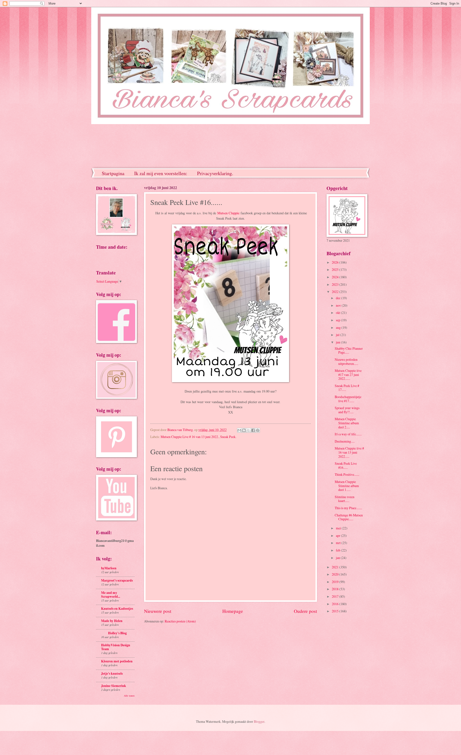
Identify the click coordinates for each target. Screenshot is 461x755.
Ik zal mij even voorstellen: (160, 173)
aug (338, 327)
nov (339, 305)
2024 (335, 277)
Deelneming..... (345, 441)
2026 (335, 262)
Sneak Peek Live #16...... (346, 465)
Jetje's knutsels (112, 673)
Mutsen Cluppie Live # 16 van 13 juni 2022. (190, 436)
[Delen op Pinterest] (257, 430)
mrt (338, 542)
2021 (335, 567)
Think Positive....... (347, 474)
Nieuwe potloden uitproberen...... (346, 361)
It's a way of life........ (348, 434)
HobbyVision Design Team (115, 647)
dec (338, 298)
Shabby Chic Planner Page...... (349, 350)
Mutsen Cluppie (228, 213)
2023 (335, 284)
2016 (335, 604)
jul (338, 334)
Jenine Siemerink (113, 685)
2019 (335, 581)
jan (338, 557)
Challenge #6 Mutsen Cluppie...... (349, 517)
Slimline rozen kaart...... (344, 499)
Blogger (259, 721)
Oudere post (305, 611)
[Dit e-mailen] (239, 430)
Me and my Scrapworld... (110, 594)
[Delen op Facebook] (253, 430)
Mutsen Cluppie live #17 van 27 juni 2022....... (348, 374)
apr (338, 535)
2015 (335, 611)
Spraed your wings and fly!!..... (347, 410)
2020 (335, 574)
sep (338, 320)
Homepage (232, 611)
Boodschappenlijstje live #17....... (348, 398)
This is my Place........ (348, 508)
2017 (335, 596)
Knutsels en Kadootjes (117, 608)
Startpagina (113, 173)
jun (338, 342)
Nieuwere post (157, 611)
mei (339, 528)
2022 (335, 291)
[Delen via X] (248, 430)
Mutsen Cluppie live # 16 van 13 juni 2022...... (349, 452)
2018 (335, 589)
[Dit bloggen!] (244, 430)
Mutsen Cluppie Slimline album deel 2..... (347, 423)
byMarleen (108, 568)
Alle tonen (129, 695)
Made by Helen (111, 620)
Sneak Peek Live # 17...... (347, 387)
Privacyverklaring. (215, 173)
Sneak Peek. (228, 436)
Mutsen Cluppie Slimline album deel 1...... (347, 485)
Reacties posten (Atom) (180, 621)
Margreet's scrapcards (117, 580)
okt (338, 312)
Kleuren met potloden (117, 661)
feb (338, 550)
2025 (335, 269)
